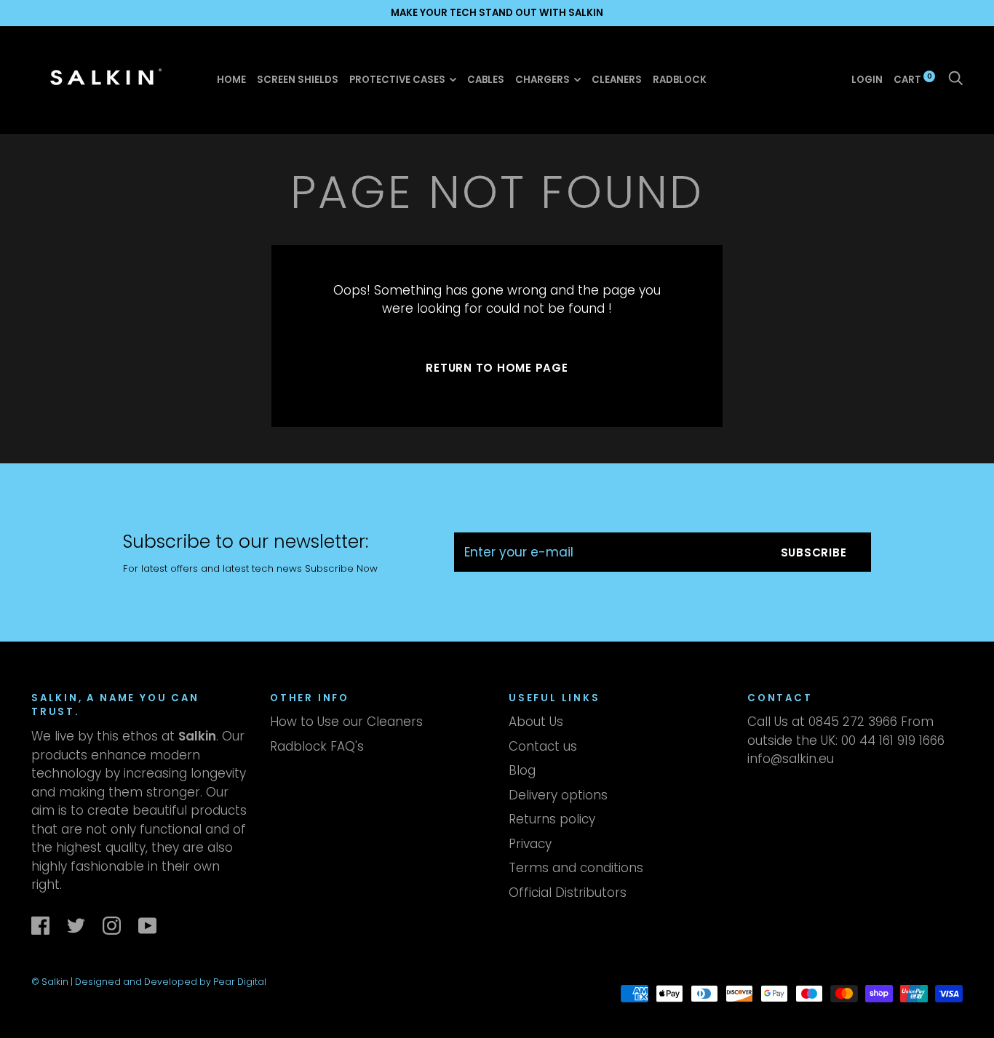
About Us (536, 721)
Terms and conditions (576, 868)
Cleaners (617, 80)
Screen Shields (297, 80)
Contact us (543, 746)
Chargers (542, 80)
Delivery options (558, 795)
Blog (522, 770)
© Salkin (51, 981)
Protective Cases (397, 80)
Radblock (680, 80)
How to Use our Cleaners (346, 721)
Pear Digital (239, 981)
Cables (485, 80)
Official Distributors (568, 892)
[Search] (955, 79)
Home (231, 80)
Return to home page (497, 367)
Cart (913, 79)
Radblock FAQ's (317, 746)
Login (867, 79)
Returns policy (552, 819)
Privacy (530, 844)
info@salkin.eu (790, 758)
